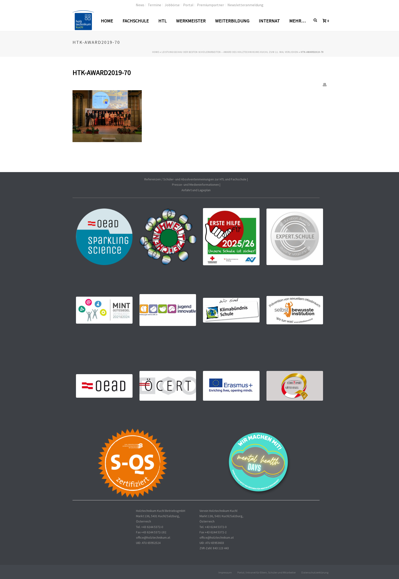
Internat (269, 21)
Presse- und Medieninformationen (195, 184)
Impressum (225, 572)
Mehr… (297, 21)
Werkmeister (191, 21)
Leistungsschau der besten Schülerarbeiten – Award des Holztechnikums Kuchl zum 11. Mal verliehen (230, 52)
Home (107, 21)
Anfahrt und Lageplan (196, 190)
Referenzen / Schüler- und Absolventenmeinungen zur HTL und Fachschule (195, 179)
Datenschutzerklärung (314, 572)
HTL (162, 21)
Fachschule (136, 21)
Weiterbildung (232, 21)
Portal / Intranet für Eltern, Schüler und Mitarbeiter (266, 572)
